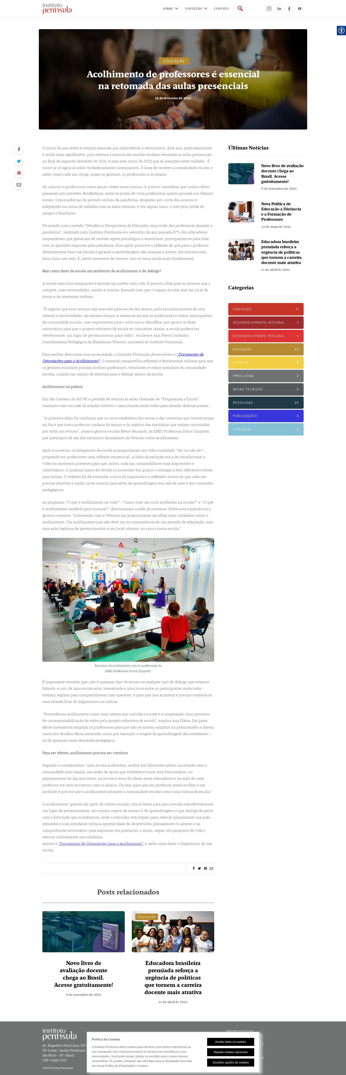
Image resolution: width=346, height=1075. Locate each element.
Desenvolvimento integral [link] (266, 336)
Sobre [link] (168, 8)
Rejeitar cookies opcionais (231, 1052)
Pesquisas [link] (266, 403)
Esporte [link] (266, 362)
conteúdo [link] (193, 8)
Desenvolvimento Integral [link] (266, 322)
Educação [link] (174, 61)
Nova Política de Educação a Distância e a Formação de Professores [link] (281, 211)
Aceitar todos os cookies (230, 1041)
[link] (66, 8)
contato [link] (221, 8)
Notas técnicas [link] (266, 389)
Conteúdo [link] (266, 309)
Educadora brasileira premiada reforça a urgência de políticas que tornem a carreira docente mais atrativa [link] (173, 978)
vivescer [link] (266, 429)
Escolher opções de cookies (231, 1062)
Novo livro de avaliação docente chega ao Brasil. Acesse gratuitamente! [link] (83, 974)
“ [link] (177, 354)
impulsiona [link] (266, 376)
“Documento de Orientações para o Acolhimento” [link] (101, 843)
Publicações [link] (266, 416)
